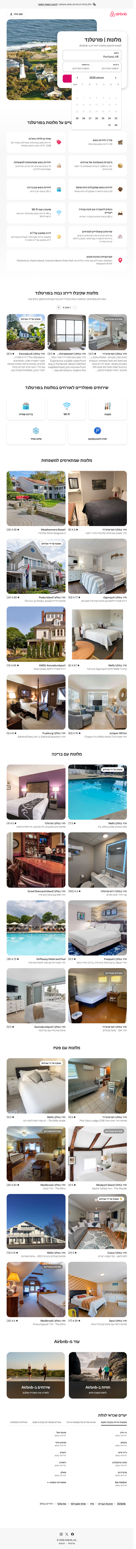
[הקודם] (74, 307)
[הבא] (58, 307)
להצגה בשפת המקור (48, 4)
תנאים (62, 1543)
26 (96, 118)
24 (109, 118)
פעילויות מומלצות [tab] (18, 1422)
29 (77, 118)
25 (103, 118)
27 (90, 118)
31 (109, 125)
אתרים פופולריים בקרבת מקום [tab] (47, 1422)
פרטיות (71, 1543)
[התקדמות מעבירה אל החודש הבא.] (77, 78)
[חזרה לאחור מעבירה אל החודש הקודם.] (116, 78)
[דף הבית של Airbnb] (118, 14)
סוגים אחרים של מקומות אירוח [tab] (81, 1422)
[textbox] (107, 68)
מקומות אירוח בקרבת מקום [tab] (114, 1422)
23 (116, 118)
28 (83, 118)
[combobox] (92, 57)
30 (116, 125)
